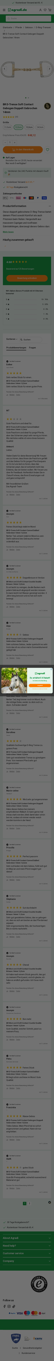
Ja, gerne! (39, 685)
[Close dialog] (51, 669)
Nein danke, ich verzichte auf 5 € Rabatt (40, 688)
